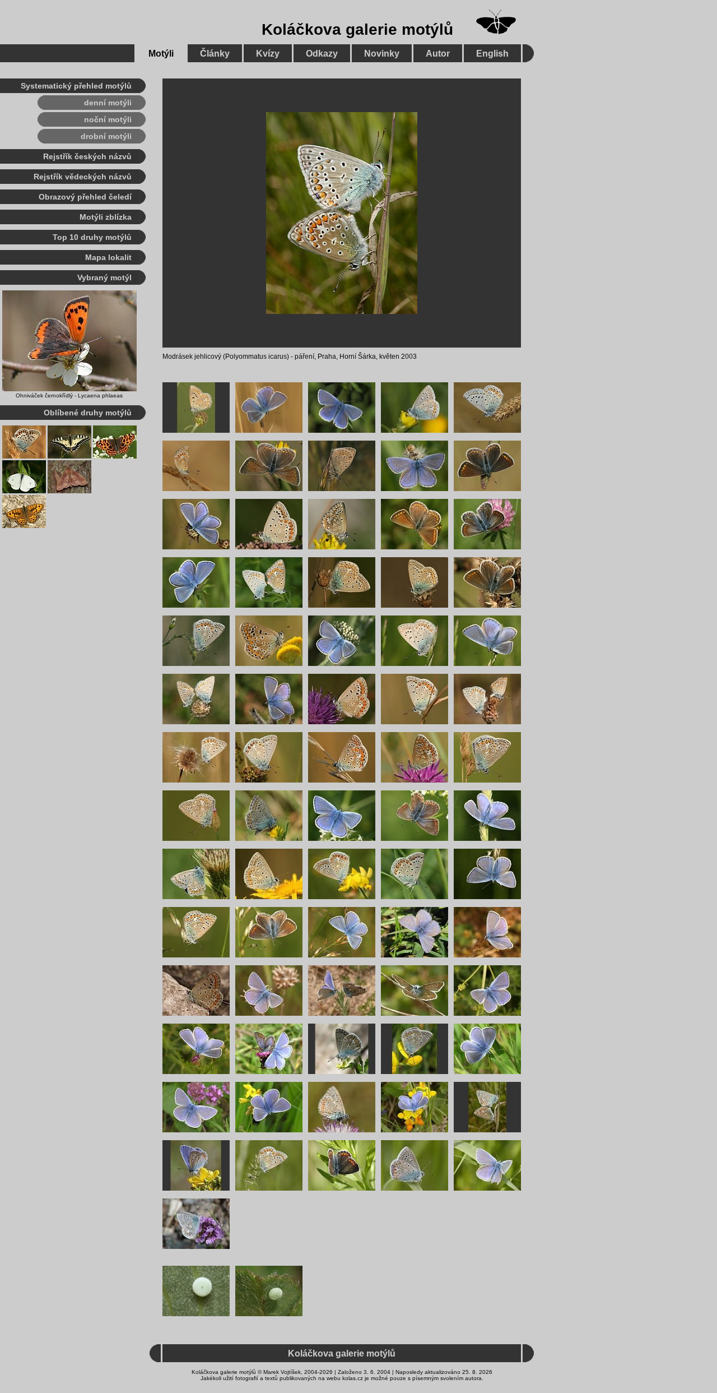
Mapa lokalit (108, 257)
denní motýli (108, 102)
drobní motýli (106, 136)
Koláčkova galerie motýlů (357, 29)
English (492, 53)
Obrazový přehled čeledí (85, 196)
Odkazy (322, 53)
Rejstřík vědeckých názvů (83, 176)
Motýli (161, 53)
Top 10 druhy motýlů (92, 237)
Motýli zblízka (106, 216)
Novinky (381, 53)
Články (215, 53)
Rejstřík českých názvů (87, 156)
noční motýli (108, 119)
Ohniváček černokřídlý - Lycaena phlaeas (69, 395)
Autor (438, 53)
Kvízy (268, 53)
